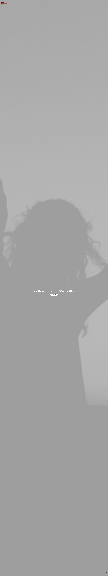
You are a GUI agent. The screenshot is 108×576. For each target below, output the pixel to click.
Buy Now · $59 (54, 294)
